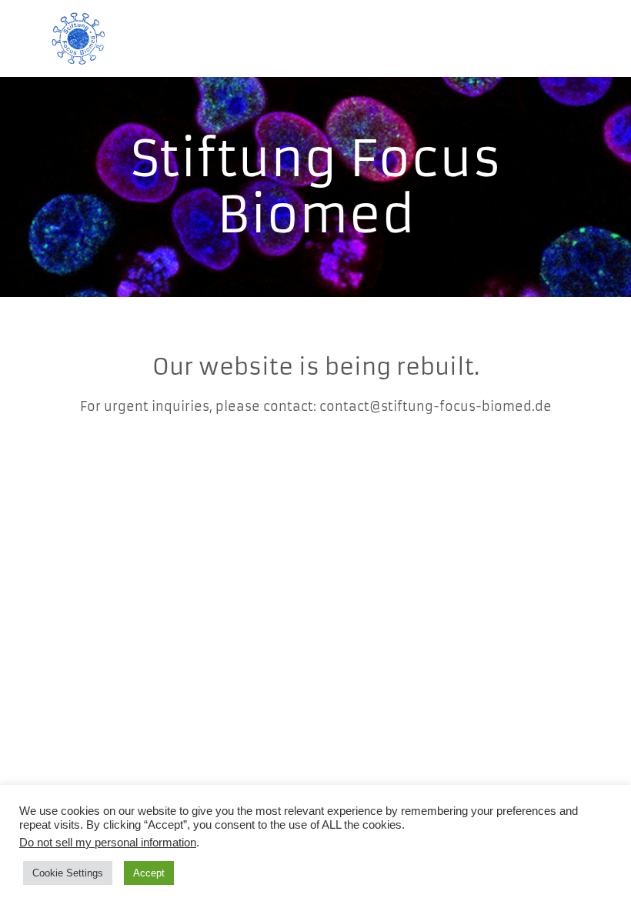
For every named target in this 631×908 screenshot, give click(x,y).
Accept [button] (149, 873)
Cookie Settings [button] (67, 873)
